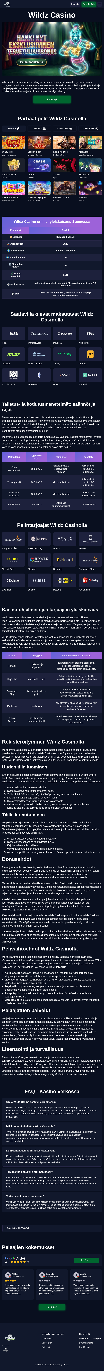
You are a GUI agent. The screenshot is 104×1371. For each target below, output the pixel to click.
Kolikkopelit (88, 128)
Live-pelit (37, 128)
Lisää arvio (86, 1260)
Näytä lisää (52, 1307)
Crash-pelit (62, 128)
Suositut (12, 128)
